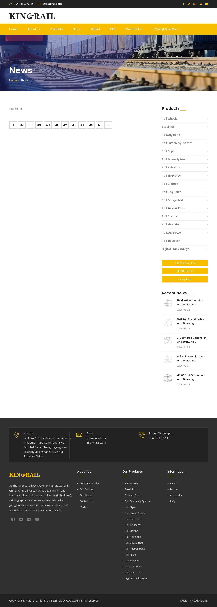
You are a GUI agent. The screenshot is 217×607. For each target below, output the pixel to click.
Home (13, 29)
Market (95, 29)
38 (30, 125)
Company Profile (89, 483)
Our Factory (87, 489)
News (76, 29)
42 (65, 125)
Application (176, 495)
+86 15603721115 (185, 263)
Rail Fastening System (177, 143)
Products (56, 29)
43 (74, 125)
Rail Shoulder (171, 225)
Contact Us (134, 29)
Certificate (86, 495)
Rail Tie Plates (171, 176)
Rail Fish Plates (172, 167)
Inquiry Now (184, 279)
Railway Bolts (171, 135)
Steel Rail (168, 127)
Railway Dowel (171, 233)
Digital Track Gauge (175, 249)
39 (39, 125)
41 (56, 125)
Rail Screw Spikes (173, 159)
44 (82, 125)
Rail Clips (168, 151)
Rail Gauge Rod (172, 200)
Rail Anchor (169, 216)
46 (100, 125)
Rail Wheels (169, 119)
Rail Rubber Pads (173, 208)
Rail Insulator (171, 241)
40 (48, 125)
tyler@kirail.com (166, 29)
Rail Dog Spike (171, 192)
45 (91, 125)
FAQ (113, 29)
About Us (34, 29)
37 (22, 125)
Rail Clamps (170, 184)
